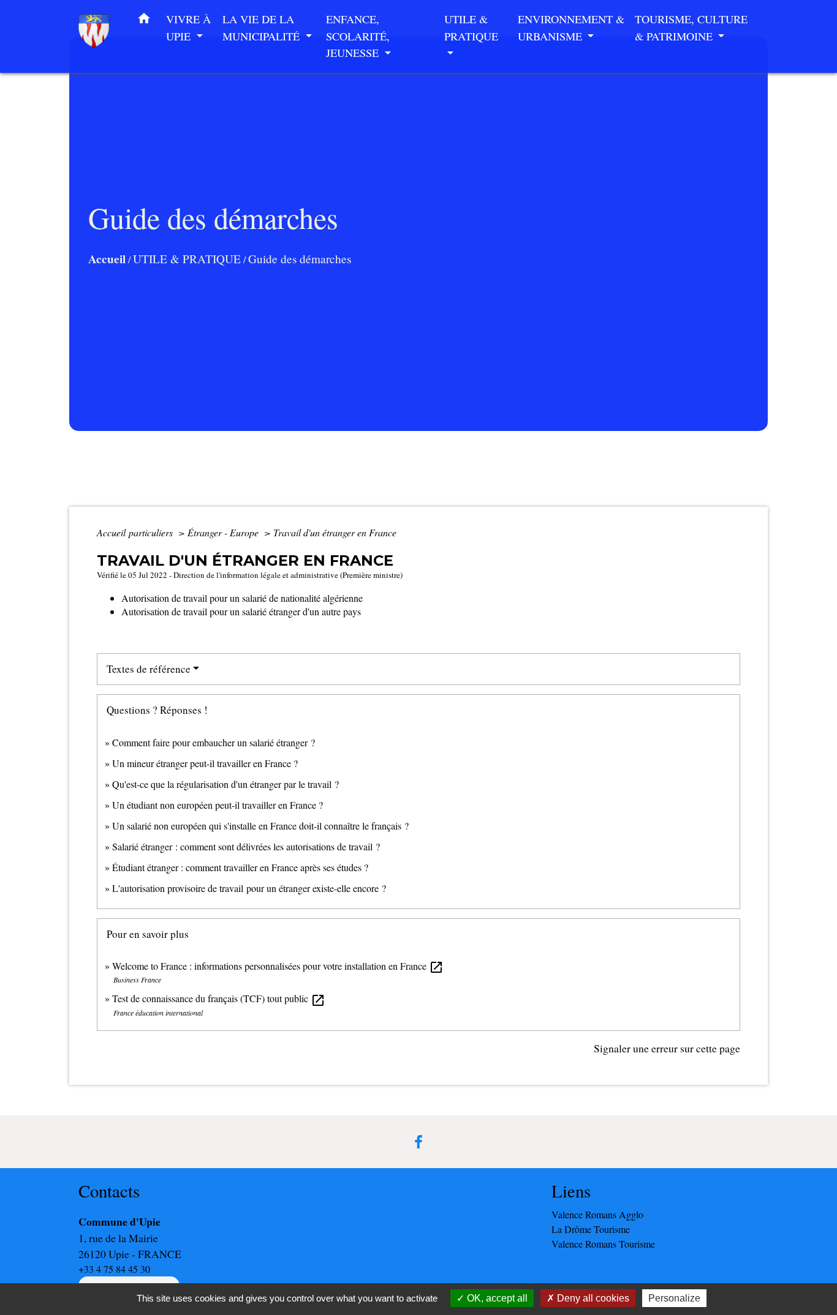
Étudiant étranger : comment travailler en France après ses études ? (240, 867)
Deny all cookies (592, 1298)
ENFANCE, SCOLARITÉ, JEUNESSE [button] (358, 36)
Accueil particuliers (136, 532)
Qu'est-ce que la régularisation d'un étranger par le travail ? (225, 783)
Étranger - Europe (224, 532)
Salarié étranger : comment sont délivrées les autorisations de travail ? (246, 846)
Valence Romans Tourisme (603, 1243)
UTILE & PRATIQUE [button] (471, 27)
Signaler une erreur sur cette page (667, 1048)
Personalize (674, 1298)
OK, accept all (496, 1298)
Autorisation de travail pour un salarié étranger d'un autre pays (241, 611)
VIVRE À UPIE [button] (188, 27)
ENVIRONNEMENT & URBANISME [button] (571, 27)
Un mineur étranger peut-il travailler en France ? (205, 763)
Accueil (107, 259)
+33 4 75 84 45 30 (114, 1268)
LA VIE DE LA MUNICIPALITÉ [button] (262, 27)
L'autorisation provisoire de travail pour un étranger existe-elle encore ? (249, 888)
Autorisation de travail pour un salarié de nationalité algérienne (242, 597)
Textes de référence (149, 669)
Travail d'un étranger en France (334, 532)
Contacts (109, 1191)
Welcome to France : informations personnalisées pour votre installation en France (278, 965)
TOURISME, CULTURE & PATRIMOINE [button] (691, 27)
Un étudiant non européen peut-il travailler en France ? (217, 804)
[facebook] (418, 1141)
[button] (144, 21)
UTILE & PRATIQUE (187, 258)
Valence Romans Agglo (597, 1214)
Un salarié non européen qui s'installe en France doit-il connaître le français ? (260, 825)
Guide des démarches (299, 258)
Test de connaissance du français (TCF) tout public (218, 998)
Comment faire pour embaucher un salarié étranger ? (213, 742)
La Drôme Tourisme (590, 1229)
